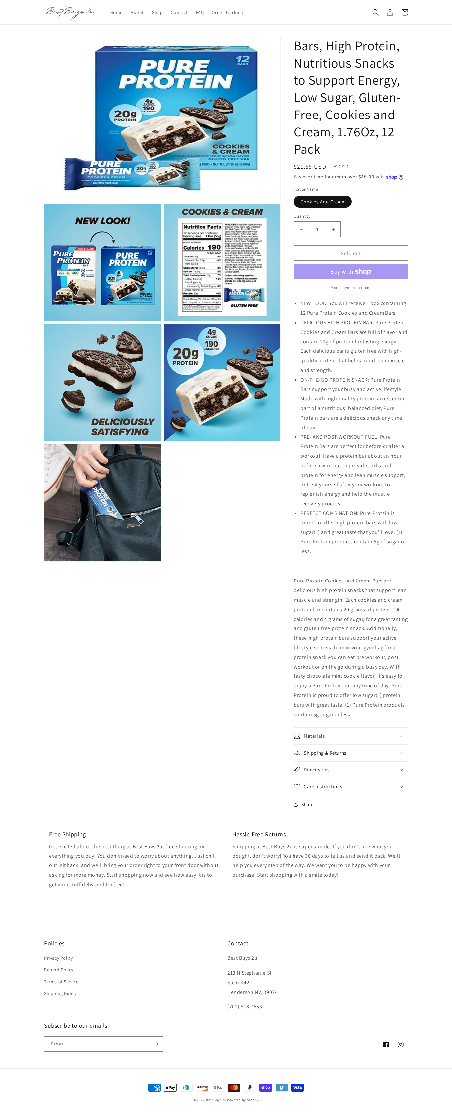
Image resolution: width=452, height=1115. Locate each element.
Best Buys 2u (216, 1100)
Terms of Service (61, 982)
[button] (375, 12)
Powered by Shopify (243, 1100)
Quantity (302, 216)
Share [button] (307, 804)
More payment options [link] (351, 287)
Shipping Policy (60, 993)
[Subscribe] (155, 1044)
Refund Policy (58, 970)
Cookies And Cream (323, 202)
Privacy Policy (58, 958)
